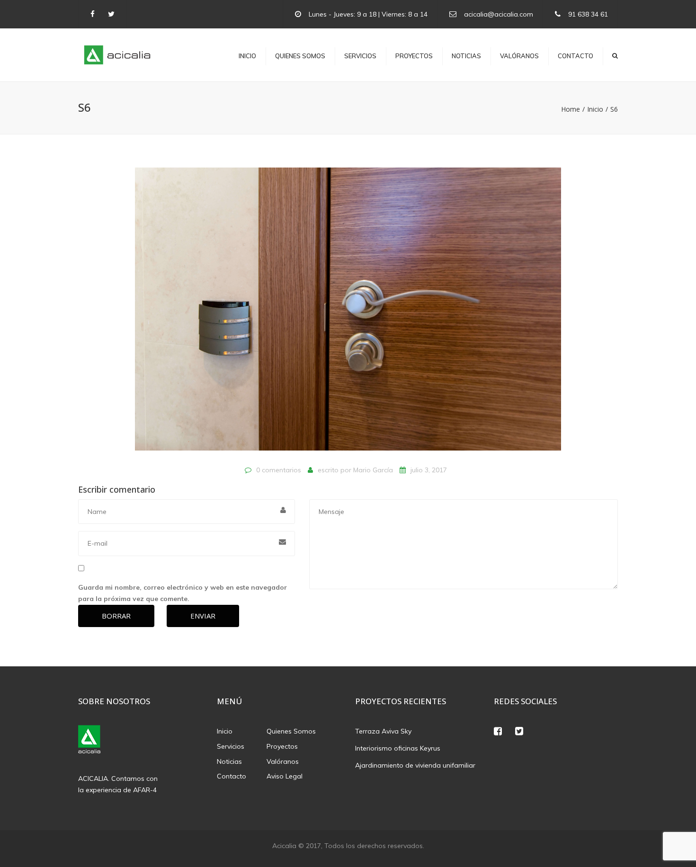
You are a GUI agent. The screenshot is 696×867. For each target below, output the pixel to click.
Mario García (373, 470)
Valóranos (519, 56)
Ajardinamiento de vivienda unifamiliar (415, 765)
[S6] (348, 313)
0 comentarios (278, 470)
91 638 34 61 (588, 14)
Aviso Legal (285, 776)
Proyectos (414, 56)
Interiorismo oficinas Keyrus (397, 748)
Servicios (360, 56)
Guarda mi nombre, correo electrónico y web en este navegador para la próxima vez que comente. (182, 593)
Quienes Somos (300, 56)
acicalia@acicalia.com (498, 14)
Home (570, 109)
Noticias (466, 56)
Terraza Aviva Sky (383, 731)
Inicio (247, 56)
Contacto (575, 56)
